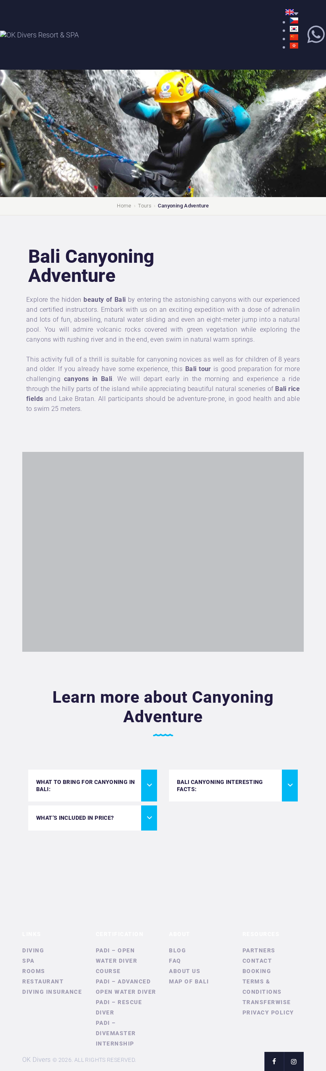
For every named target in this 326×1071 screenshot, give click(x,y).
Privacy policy (268, 1012)
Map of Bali (189, 981)
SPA (28, 961)
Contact (257, 961)
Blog (177, 950)
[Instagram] (294, 1061)
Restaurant (43, 981)
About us (184, 971)
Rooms (33, 971)
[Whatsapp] (316, 34)
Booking (257, 971)
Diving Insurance (52, 992)
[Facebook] (274, 1061)
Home (124, 206)
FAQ (175, 961)
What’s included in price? (75, 818)
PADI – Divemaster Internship (116, 1033)
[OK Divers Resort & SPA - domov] (39, 35)
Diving (33, 950)
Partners (259, 950)
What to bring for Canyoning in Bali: (85, 785)
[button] (92, 785)
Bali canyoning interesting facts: (220, 785)
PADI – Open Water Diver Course (117, 960)
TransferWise (267, 1002)
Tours (144, 206)
